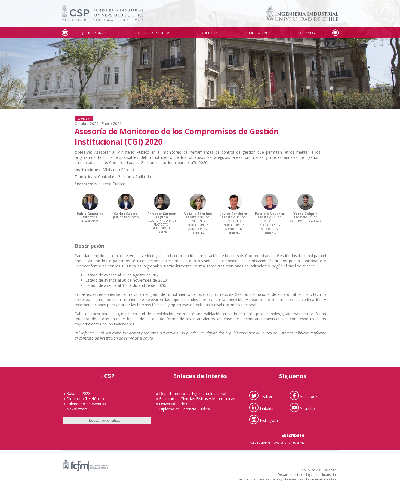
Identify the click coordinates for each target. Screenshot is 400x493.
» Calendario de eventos (84, 403)
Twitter (266, 396)
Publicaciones (257, 33)
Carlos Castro (126, 213)
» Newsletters (75, 409)
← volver (84, 119)
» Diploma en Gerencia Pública (183, 409)
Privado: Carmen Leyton (161, 215)
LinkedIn (267, 408)
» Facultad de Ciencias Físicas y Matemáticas (195, 398)
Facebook (309, 396)
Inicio (65, 33)
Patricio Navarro (269, 213)
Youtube (307, 408)
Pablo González (90, 213)
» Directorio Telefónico (83, 398)
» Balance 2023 (76, 393)
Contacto (335, 33)
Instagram (269, 420)
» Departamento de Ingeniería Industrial (191, 393)
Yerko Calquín (305, 213)
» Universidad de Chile (175, 403)
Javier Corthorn (233, 213)
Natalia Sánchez (198, 213)
